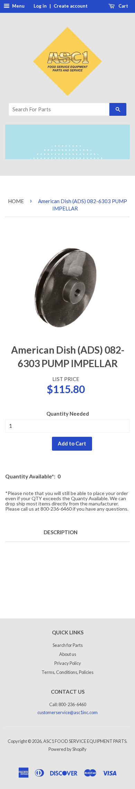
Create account (71, 6)
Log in (40, 6)
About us (67, 654)
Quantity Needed (67, 413)
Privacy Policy (67, 663)
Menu (18, 6)
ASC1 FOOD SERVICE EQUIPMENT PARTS (84, 741)
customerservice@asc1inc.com (67, 712)
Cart (122, 6)
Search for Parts (68, 645)
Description (61, 532)
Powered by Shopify (67, 749)
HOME (16, 201)
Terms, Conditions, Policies (67, 672)
